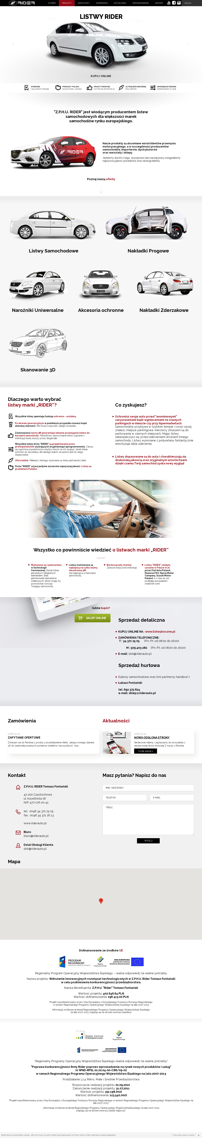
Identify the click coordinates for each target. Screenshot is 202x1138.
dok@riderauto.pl (140, 653)
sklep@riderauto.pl (142, 693)
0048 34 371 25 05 (41, 811)
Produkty (66, 3)
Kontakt (159, 3)
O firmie (52, 3)
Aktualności (120, 3)
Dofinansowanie (141, 3)
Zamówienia (102, 3)
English (187, 3)
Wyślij (148, 840)
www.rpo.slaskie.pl (122, 1012)
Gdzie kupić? (84, 3)
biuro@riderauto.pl (36, 836)
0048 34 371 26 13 (42, 815)
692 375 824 (132, 689)
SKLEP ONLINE (96, 618)
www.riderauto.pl (35, 823)
